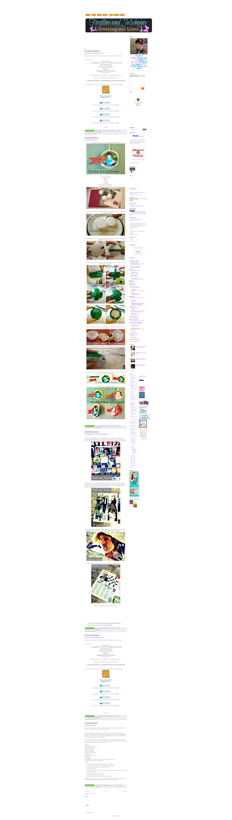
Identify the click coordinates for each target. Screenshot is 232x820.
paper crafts (133, 421)
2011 (132, 462)
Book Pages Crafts (133, 382)
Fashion (132, 395)
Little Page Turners (135, 319)
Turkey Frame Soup (90, 725)
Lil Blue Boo (133, 289)
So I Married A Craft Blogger (136, 322)
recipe (99, 787)
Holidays (132, 412)
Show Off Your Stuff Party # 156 (94, 637)
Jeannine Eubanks (135, 194)
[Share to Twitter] (98, 132)
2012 (132, 460)
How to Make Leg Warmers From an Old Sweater (141, 365)
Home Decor (133, 414)
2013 (132, 458)
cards (132, 383)
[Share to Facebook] (99, 132)
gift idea (132, 404)
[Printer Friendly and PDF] (89, 131)
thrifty (132, 441)
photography (133, 425)
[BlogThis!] (97, 132)
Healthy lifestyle (134, 410)
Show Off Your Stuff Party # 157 (94, 53)
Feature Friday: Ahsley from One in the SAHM (141, 347)
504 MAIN (133, 296)
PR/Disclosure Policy (133, 220)
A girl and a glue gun (135, 286)
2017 (132, 446)
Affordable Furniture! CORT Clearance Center (134, 451)
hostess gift (133, 416)
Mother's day (133, 419)
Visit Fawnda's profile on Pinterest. (138, 159)
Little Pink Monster (135, 333)
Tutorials (132, 370)
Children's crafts (134, 385)
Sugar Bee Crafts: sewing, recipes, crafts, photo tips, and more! (138, 304)
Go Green (133, 407)
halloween (133, 408)
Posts (132, 239)
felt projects (133, 399)
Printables (133, 427)
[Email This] (95, 132)
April (133, 447)
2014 (132, 457)
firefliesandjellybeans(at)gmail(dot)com (137, 205)
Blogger (118, 815)
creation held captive (135, 339)
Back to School (134, 378)
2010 (132, 463)
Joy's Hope (133, 300)
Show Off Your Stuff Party (92, 133)
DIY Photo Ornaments (91, 140)
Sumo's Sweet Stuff (135, 325)
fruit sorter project (133, 403)
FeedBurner (140, 253)
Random (89, 631)
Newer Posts (87, 791)
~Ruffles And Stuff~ (135, 275)
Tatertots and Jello (135, 262)
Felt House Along (133, 398)
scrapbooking (133, 433)
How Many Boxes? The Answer (136, 323)
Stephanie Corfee (134, 293)
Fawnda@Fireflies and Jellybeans (138, 192)
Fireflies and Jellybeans (132, 189)
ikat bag (132, 283)
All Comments (134, 241)
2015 (132, 455)
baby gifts (133, 377)
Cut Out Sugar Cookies (135, 314)
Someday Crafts (134, 316)
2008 (132, 467)
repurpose (133, 432)
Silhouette (133, 440)
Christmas (133, 387)
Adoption (132, 375)
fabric (132, 392)
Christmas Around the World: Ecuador (137, 320)
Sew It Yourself (134, 436)
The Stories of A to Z (135, 278)
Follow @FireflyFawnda (134, 162)
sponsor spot (93, 631)
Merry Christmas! (134, 276)
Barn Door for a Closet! (135, 317)
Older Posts (124, 791)
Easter (132, 391)
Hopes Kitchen (134, 313)
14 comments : (118, 130)
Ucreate (132, 269)
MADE (132, 281)
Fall (131, 394)
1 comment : (112, 785)
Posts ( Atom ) (92, 793)
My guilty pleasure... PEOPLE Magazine (96, 434)
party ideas (133, 423)
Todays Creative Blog (135, 266)
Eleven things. (133, 301)
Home (106, 791)
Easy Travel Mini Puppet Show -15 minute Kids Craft (141, 359)
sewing (132, 438)
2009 (132, 465)
